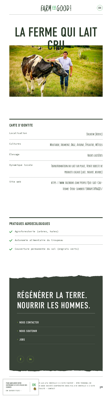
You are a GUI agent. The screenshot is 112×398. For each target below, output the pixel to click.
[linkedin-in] (30, 359)
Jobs (22, 339)
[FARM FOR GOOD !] (56, 8)
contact (51, 389)
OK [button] (34, 385)
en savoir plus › (14, 391)
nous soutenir (28, 331)
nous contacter (29, 322)
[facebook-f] (20, 359)
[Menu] (100, 8)
